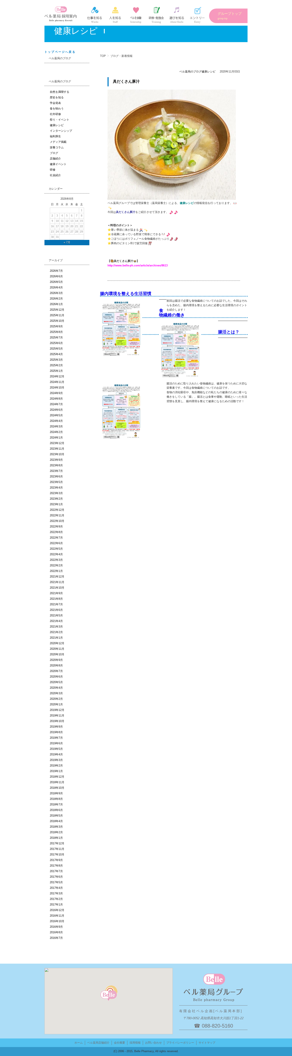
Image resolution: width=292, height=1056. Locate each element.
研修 (52, 169)
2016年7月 (56, 937)
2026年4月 (56, 287)
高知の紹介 (176, 15)
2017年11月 (57, 849)
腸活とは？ (228, 331)
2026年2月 (56, 298)
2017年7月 (56, 871)
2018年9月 (56, 793)
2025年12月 (57, 309)
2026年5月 (56, 282)
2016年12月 (57, 910)
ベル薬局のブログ (190, 71)
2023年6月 (56, 476)
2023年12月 (57, 443)
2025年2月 (56, 365)
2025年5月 (56, 348)
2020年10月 (57, 654)
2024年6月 (56, 409)
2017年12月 (57, 843)
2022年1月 (56, 571)
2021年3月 (56, 626)
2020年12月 (57, 643)
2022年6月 (56, 543)
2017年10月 (57, 854)
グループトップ (230, 16)
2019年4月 (56, 754)
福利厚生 (55, 136)
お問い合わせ (153, 1042)
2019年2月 (56, 765)
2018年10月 (57, 787)
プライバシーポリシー (180, 1042)
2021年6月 (56, 609)
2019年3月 (56, 760)
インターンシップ (135, 15)
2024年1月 (56, 437)
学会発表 (55, 103)
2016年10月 (57, 921)
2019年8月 (56, 732)
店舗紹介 (55, 158)
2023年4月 (56, 487)
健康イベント (58, 164)
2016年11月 (57, 915)
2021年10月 (57, 587)
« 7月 (67, 242)
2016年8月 (56, 932)
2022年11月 (57, 515)
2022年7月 (56, 537)
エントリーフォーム (197, 15)
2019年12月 (57, 710)
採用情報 (135, 1042)
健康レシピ (208, 71)
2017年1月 (56, 904)
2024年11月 (57, 382)
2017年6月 (56, 876)
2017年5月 (56, 882)
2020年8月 (56, 665)
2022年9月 (56, 526)
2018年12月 (57, 776)
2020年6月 (56, 676)
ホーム (78, 1042)
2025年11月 (57, 315)
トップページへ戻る (60, 51)
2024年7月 (56, 404)
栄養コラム (57, 147)
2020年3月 (56, 693)
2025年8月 (56, 332)
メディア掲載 (58, 141)
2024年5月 (56, 415)
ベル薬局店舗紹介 (98, 1042)
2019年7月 (56, 737)
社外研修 (55, 114)
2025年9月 (56, 326)
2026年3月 (56, 293)
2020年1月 (56, 704)
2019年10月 (57, 721)
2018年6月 (56, 810)
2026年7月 (56, 270)
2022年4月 (56, 554)
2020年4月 (56, 687)
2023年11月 (57, 448)
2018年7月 (56, 804)
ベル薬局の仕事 (94, 15)
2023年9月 (56, 459)
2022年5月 (56, 548)
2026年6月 (56, 276)
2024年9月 (56, 393)
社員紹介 (115, 15)
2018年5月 (56, 815)
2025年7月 (56, 337)
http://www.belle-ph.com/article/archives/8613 (138, 265)
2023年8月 (56, 465)
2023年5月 (56, 482)
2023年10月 (57, 454)
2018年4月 (56, 821)
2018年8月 (56, 798)
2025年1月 (56, 370)
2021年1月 (56, 637)
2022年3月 (56, 559)
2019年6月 (56, 743)
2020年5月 (56, 682)
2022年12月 (57, 509)
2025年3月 (56, 359)
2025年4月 (56, 354)
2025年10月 (57, 320)
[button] (108, 996)
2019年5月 (56, 748)
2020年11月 (57, 648)
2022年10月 (57, 521)
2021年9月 (56, 593)
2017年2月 (56, 899)
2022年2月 (56, 565)
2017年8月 (56, 865)
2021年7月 (56, 604)
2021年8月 (56, 598)
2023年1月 (56, 504)
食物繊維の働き (172, 312)
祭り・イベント (59, 119)
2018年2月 (56, 832)
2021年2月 (56, 632)
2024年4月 (56, 420)
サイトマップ (207, 1042)
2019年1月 (56, 771)
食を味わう (57, 108)
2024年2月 (56, 432)
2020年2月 (56, 698)
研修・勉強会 (156, 15)
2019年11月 (57, 715)
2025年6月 (56, 343)
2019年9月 (56, 726)
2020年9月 (56, 660)
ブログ (54, 153)
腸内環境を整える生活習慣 (125, 293)
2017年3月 (56, 893)
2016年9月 (56, 926)
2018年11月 (57, 782)
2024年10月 (57, 387)
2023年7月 (56, 471)
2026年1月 (56, 304)
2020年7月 (56, 671)
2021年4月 (56, 621)
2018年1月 (56, 837)
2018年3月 (56, 826)
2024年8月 (56, 398)
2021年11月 (57, 582)
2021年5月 (56, 615)
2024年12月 (57, 376)
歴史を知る (57, 97)
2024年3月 (56, 426)
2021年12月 (57, 576)
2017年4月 (56, 887)
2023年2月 (56, 498)
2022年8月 (56, 532)
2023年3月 (56, 493)
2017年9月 (56, 860)
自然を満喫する (59, 91)
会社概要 (119, 1042)
